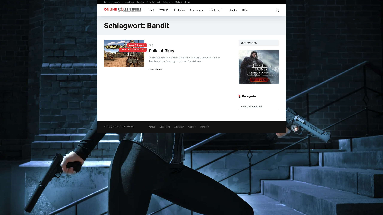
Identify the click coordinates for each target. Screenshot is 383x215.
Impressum (204, 127)
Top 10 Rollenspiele (112, 2)
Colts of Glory (161, 50)
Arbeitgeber (179, 127)
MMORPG (164, 10)
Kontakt (152, 127)
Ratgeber (140, 2)
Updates (178, 2)
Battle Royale (217, 10)
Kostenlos (179, 10)
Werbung (192, 127)
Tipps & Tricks (128, 2)
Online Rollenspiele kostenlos (132, 50)
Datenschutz (165, 127)
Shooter (233, 10)
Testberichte (167, 2)
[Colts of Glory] (124, 53)
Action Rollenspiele (136, 45)
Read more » (155, 69)
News (187, 2)
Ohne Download (153, 2)
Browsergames (197, 10)
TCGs (244, 10)
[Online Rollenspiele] (122, 9)
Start (151, 10)
